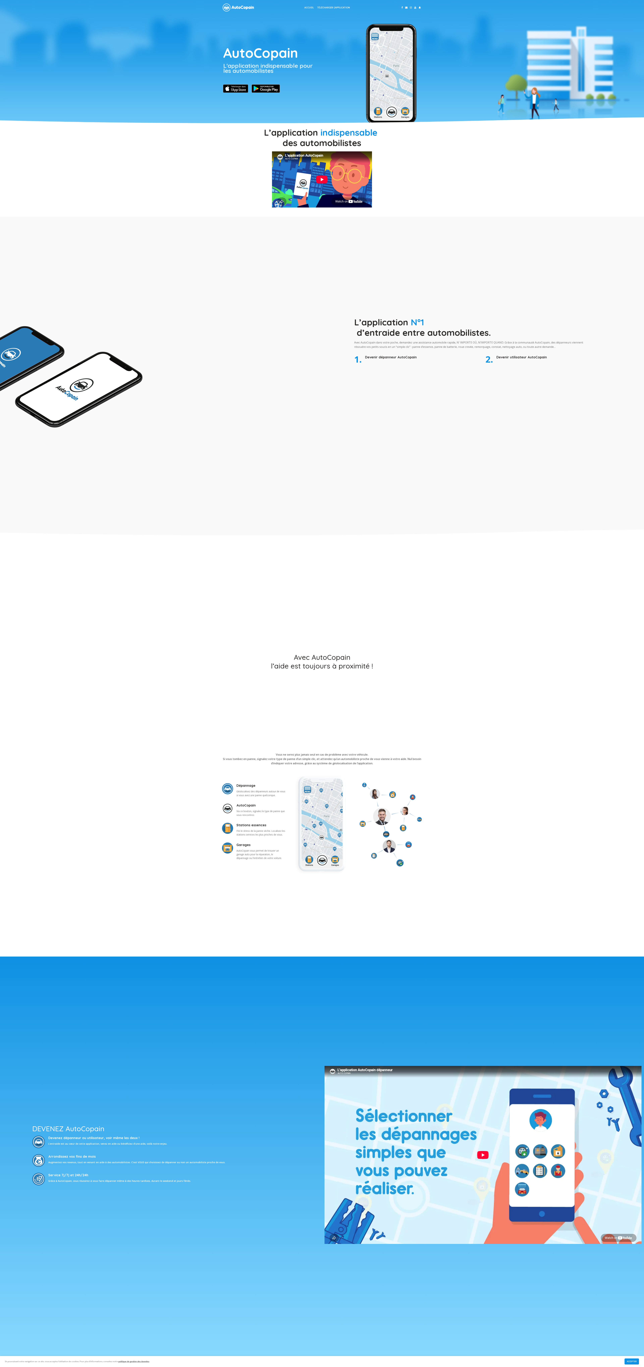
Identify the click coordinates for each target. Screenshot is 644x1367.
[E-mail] (406, 7)
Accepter (632, 1361)
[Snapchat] (419, 7)
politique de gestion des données (133, 1361)
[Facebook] (402, 7)
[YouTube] (415, 7)
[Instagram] (411, 7)
